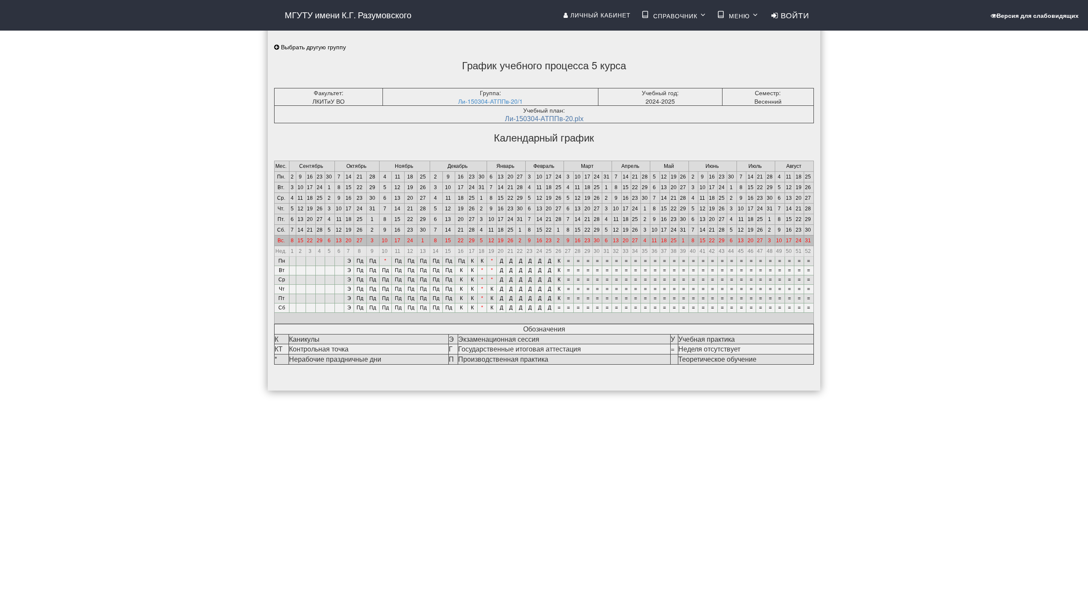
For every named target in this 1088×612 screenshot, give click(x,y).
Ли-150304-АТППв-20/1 (490, 101)
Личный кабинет (599, 15)
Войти (793, 14)
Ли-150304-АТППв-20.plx (544, 118)
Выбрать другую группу (312, 46)
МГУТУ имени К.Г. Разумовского (348, 14)
